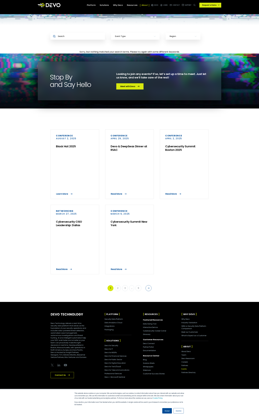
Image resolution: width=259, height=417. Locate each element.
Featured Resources (153, 320)
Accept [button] (167, 411)
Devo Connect (149, 343)
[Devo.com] (49, 5)
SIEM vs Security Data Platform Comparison (193, 327)
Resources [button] (132, 5)
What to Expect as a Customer (193, 335)
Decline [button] (178, 411)
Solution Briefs (149, 363)
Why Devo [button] (118, 5)
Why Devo (185, 319)
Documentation (149, 350)
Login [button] (165, 5)
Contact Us (60, 375)
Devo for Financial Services (116, 356)
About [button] (145, 5)
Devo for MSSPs (111, 352)
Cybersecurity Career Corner (154, 331)
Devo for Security (111, 345)
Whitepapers (148, 367)
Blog (145, 360)
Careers (184, 362)
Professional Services (113, 373)
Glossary (146, 334)
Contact (176, 5)
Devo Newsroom (188, 358)
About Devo (186, 351)
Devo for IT (109, 349)
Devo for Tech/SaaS (113, 366)
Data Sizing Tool (149, 324)
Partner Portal (148, 347)
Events (184, 369)
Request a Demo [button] (209, 5)
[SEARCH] (194, 6)
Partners (184, 365)
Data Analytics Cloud (113, 322)
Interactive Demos (150, 327)
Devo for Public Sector (113, 359)
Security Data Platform (114, 319)
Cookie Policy (157, 398)
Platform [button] (91, 5)
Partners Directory (188, 372)
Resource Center (151, 355)
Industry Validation (189, 322)
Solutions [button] (104, 5)
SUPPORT (188, 5)
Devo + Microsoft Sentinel (115, 377)
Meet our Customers (189, 332)
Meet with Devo (127, 86)
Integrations (110, 326)
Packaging (109, 329)
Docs (156, 5)
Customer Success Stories (154, 374)
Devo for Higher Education (115, 363)
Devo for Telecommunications (117, 370)
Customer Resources (153, 339)
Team (183, 355)
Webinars (147, 370)
